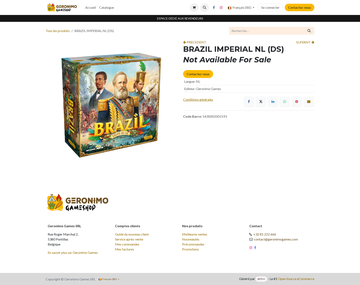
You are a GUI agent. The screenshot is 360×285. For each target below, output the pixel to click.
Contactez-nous (299, 7)
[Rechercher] (309, 31)
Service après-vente (129, 239)
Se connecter (270, 7)
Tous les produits (58, 31)
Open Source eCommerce (296, 279)
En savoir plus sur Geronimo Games (73, 252)
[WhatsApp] (285, 101)
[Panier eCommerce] (194, 7)
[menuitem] (91, 7)
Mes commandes (127, 244)
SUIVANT (303, 42)
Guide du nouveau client (132, 234)
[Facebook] (214, 7)
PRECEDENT (196, 42)
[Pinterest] (297, 101)
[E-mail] (309, 101)
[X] (261, 101)
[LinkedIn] (273, 101)
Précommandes (193, 244)
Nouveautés (190, 239)
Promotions (190, 249)
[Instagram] (221, 7)
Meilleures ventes (194, 234)
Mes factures (124, 249)
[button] (204, 7)
